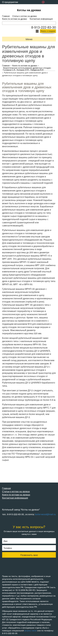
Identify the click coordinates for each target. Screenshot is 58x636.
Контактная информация (41, 18)
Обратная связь (10, 6)
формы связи (30, 630)
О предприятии (10, 2)
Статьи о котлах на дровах (24, 15)
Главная (6, 15)
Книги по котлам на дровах (14, 18)
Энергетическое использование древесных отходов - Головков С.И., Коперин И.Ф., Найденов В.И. (27, 69)
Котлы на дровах (29, 10)
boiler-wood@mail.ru (45, 514)
